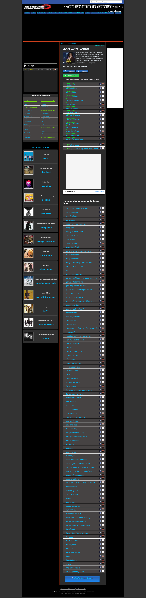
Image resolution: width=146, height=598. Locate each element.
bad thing (46, 265)
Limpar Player (49, 69)
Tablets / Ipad (58, 12)
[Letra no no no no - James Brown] (100, 451)
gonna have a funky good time (79, 290)
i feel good (70, 84)
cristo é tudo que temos (46, 321)
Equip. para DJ (109, 12)
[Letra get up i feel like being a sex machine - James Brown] (100, 278)
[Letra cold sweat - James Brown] (100, 104)
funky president (72, 123)
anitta (46, 338)
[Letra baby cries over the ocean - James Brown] (100, 208)
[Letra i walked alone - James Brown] (100, 378)
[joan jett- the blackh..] (28, 295)
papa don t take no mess (76, 460)
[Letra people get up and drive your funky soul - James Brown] (100, 467)
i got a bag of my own (75, 340)
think (68, 556)
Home (27, 12)
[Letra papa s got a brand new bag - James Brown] (100, 463)
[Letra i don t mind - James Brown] (100, 324)
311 (42, 121)
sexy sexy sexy (72, 111)
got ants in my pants (74, 297)
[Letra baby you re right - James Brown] (100, 212)
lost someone (71, 413)
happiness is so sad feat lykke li (46, 279)
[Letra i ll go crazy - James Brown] (100, 359)
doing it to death (72, 131)
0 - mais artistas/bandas (30, 101)
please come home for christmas (80, 471)
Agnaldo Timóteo (28, 116)
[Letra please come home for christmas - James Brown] (100, 471)
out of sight (70, 456)
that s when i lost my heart (77, 533)
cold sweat (70, 103)
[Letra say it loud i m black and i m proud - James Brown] (100, 482)
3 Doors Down (45, 116)
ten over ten (46, 210)
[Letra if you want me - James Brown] (100, 386)
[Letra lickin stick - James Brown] (100, 405)
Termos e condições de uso (74, 591)
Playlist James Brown (83, 578)
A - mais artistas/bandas (30, 108)
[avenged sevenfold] (28, 239)
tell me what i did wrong (76, 521)
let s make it (71, 402)
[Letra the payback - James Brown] (100, 92)
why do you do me (73, 568)
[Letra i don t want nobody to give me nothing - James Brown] (100, 328)
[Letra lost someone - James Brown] (100, 413)
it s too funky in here (74, 394)
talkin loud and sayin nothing (78, 518)
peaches (46, 251)
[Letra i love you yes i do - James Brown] (100, 363)
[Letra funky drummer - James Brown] (100, 108)
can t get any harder (74, 100)
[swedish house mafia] (28, 281)
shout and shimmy (73, 494)
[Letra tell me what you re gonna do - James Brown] (100, 525)
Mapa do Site (61, 591)
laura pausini (46, 227)
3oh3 (43, 124)
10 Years (44, 104)
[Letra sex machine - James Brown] (100, 88)
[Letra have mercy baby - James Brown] (100, 305)
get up (68, 270)
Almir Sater (27, 137)
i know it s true (72, 355)
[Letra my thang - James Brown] (100, 444)
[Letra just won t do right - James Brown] (100, 397)
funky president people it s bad (79, 262)
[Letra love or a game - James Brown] (100, 424)
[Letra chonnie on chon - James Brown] (100, 235)
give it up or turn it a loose (77, 286)
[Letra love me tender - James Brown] (100, 421)
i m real (69, 375)
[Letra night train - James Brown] (100, 448)
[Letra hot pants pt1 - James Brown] (100, 312)
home (62, 43)
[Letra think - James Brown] (100, 556)
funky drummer (72, 107)
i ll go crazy (70, 359)
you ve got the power (75, 572)
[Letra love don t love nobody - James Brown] (100, 417)
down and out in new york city (78, 251)
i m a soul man (72, 371)
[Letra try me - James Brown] (100, 564)
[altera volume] (32, 66)
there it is (69, 548)
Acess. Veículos (41, 12)
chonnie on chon (73, 235)
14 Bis (25, 104)
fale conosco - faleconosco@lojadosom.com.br (73, 589)
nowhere (46, 154)
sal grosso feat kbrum (46, 334)
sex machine (71, 88)
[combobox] (106, 1)
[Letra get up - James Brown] (100, 270)
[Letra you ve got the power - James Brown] (100, 571)
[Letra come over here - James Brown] (100, 243)
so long (69, 498)
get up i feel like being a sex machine (81, 278)
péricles (46, 199)
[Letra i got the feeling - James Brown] (100, 119)
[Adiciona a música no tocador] (103, 84)
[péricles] (28, 198)
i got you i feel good (74, 351)
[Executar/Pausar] (25, 65)
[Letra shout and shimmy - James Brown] (100, 494)
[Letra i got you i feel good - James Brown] (100, 351)
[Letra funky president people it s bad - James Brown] (100, 262)
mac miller (46, 185)
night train (70, 448)
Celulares (49, 12)
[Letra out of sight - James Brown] (100, 455)
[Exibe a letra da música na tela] (100, 144)
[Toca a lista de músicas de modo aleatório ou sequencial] (55, 70)
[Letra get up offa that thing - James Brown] (100, 127)
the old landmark (73, 541)
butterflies (46, 182)
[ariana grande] (28, 267)
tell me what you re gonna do (78, 525)
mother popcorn (72, 440)
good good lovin (72, 134)
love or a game (72, 425)
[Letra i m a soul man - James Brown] (100, 370)
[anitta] (28, 337)
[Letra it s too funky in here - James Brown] (100, 393)
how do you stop (73, 115)
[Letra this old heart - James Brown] (100, 560)
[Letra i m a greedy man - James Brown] (100, 366)
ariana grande (46, 269)
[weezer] (28, 156)
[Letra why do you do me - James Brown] (100, 567)
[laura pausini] (28, 226)
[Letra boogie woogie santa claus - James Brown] (100, 223)
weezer (46, 158)
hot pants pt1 (71, 313)
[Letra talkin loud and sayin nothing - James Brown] (100, 517)
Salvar (26, 69)
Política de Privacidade (88, 591)
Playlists (31, 69)
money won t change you (76, 436)
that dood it (70, 529)
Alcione (26, 124)
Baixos (87, 12)
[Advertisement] (73, 27)
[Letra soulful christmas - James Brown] (100, 506)
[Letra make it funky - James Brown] (100, 428)
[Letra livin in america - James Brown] (100, 96)
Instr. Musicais (68, 12)
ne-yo (46, 310)
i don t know (71, 320)
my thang (70, 444)
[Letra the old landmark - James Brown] (100, 540)
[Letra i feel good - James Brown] (100, 84)
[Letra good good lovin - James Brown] (100, 135)
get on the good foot (74, 138)
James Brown (72, 43)
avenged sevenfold (46, 241)
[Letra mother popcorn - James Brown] (100, 440)
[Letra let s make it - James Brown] (100, 401)
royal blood (46, 213)
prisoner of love (72, 479)
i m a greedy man (73, 367)
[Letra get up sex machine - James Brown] (100, 274)
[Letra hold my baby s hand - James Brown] (100, 308)
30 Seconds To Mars (47, 119)
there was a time (73, 552)
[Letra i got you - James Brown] (100, 347)
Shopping (54, 591)
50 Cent (43, 131)
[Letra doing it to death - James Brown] (100, 131)
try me (68, 564)
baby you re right (73, 212)
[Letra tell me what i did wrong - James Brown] (100, 521)
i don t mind (71, 324)
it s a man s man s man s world (79, 390)
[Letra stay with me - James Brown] (100, 509)
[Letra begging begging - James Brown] (100, 216)
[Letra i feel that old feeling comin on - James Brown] (100, 336)
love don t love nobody (75, 417)
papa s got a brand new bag (78, 463)
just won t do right (73, 398)
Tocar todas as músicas (70, 75)
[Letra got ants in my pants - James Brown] (100, 297)
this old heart (71, 560)
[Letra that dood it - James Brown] (100, 529)
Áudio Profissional (79, 12)
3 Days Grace (45, 113)
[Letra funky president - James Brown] (100, 123)
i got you (69, 348)
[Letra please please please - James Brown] (100, 475)
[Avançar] (29, 66)
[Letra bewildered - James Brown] (100, 220)
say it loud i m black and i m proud (80, 483)
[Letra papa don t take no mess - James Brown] (100, 459)
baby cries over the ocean (77, 208)
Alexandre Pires (28, 127)
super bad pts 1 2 (73, 514)
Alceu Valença (27, 121)
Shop (33, 12)
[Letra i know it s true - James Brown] (100, 355)
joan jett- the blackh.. (46, 296)
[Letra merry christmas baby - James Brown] (100, 432)
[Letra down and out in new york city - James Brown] (100, 250)
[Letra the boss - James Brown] (100, 536)
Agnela (25, 119)
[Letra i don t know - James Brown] (100, 320)
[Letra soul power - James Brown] (100, 502)
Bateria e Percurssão (97, 12)
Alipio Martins (27, 135)
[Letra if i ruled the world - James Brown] (100, 382)
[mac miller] (28, 184)
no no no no (71, 452)
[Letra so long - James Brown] (100, 498)
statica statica (46, 237)
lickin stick (70, 405)
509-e (43, 133)
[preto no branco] (28, 323)
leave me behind (46, 168)
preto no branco (46, 324)
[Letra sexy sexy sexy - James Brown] (100, 111)
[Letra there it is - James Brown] (100, 548)
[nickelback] (28, 170)
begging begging (73, 216)
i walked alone (72, 378)
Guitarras (118, 12)
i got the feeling (72, 119)
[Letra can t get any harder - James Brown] (100, 100)
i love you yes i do (73, 363)
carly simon (46, 255)
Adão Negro (27, 113)
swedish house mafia (46, 282)
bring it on (70, 228)
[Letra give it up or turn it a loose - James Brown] (100, 285)
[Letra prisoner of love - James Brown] (100, 478)
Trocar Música (40, 69)
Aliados (26, 129)
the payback (71, 92)
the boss (69, 537)
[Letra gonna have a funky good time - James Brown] (100, 289)
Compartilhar (70, 71)
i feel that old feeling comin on (78, 336)
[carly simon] (28, 253)
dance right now (46, 307)
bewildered (70, 220)
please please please (75, 475)
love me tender (72, 421)
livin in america (72, 96)
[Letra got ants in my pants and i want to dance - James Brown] (100, 301)
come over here (72, 243)
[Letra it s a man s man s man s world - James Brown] (100, 390)
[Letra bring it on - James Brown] (100, 227)
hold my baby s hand (75, 309)
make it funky (71, 429)
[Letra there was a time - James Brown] (100, 552)
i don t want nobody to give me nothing (82, 328)
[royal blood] (28, 212)
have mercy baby (73, 305)
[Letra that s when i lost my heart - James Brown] (100, 533)
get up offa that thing (74, 127)
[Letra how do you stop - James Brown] (100, 115)
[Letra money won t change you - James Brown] (100, 436)
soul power (70, 502)
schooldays (46, 293)
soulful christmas (73, 506)
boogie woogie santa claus (77, 224)
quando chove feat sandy (46, 223)
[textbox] (106, 1)
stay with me (71, 510)
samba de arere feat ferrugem (46, 196)
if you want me (72, 386)
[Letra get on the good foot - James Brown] (100, 139)
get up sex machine (74, 274)
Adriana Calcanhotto (29, 111)
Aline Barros (27, 132)
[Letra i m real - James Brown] (100, 374)
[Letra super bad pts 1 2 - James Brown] (100, 513)
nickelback (46, 171)
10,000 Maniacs (45, 107)
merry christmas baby (75, 433)
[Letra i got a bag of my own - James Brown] (100, 339)
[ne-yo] (28, 309)
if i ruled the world (73, 382)
